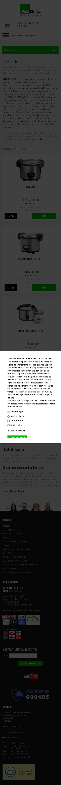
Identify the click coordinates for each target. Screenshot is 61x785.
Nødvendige (16, 411)
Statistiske (16, 425)
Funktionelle (16, 420)
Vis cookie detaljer (16, 430)
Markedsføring (18, 416)
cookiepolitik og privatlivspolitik (28, 391)
